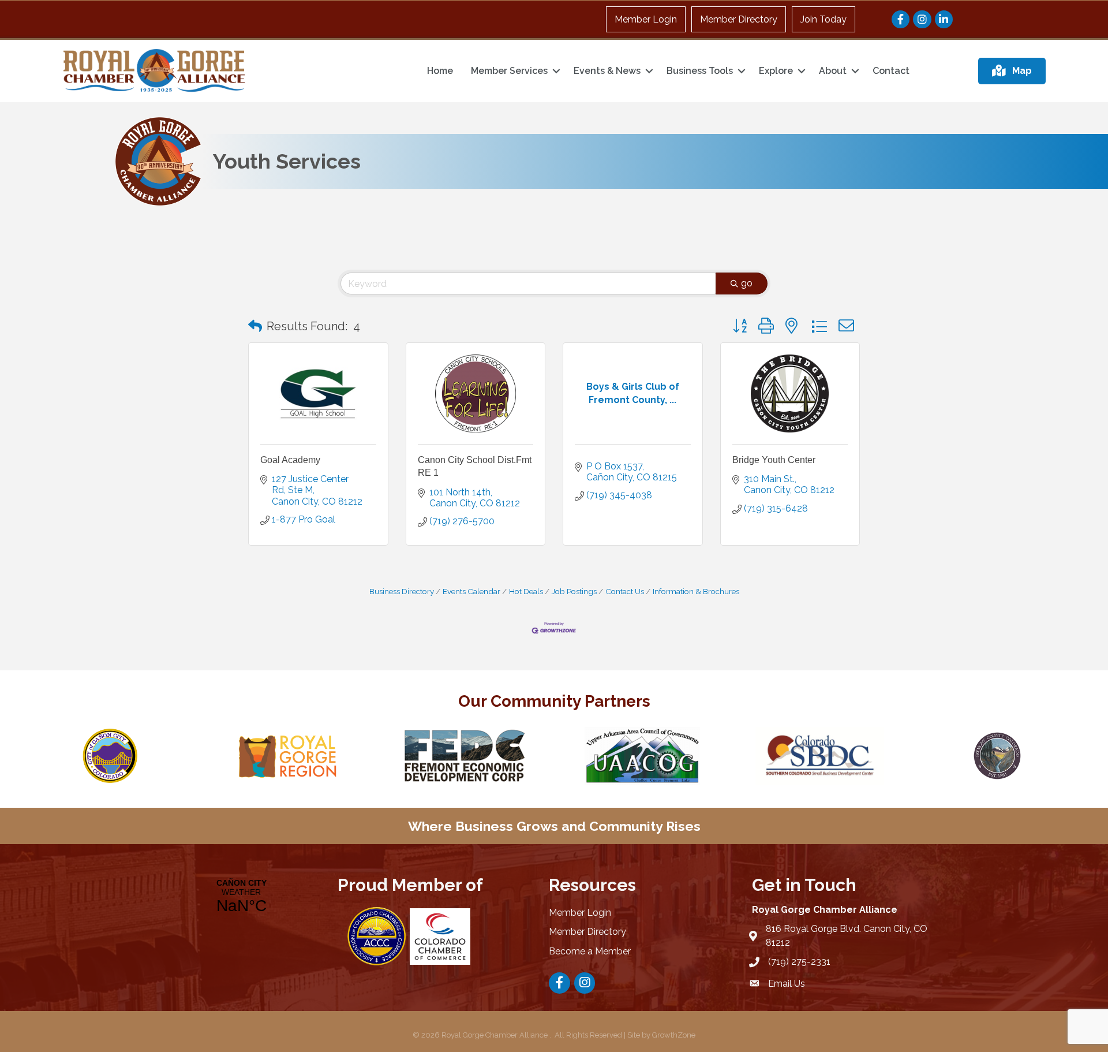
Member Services (509, 70)
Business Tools (700, 70)
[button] (255, 326)
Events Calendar (471, 591)
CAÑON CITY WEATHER (241, 896)
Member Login (646, 19)
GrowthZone (673, 1035)
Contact (891, 70)
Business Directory (401, 591)
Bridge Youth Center (773, 460)
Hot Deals (526, 591)
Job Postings (574, 591)
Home (440, 70)
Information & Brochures (696, 591)
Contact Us (624, 591)
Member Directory (738, 19)
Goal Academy (290, 460)
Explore (776, 70)
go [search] (747, 283)
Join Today (823, 19)
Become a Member (590, 951)
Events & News (607, 70)
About (833, 70)
